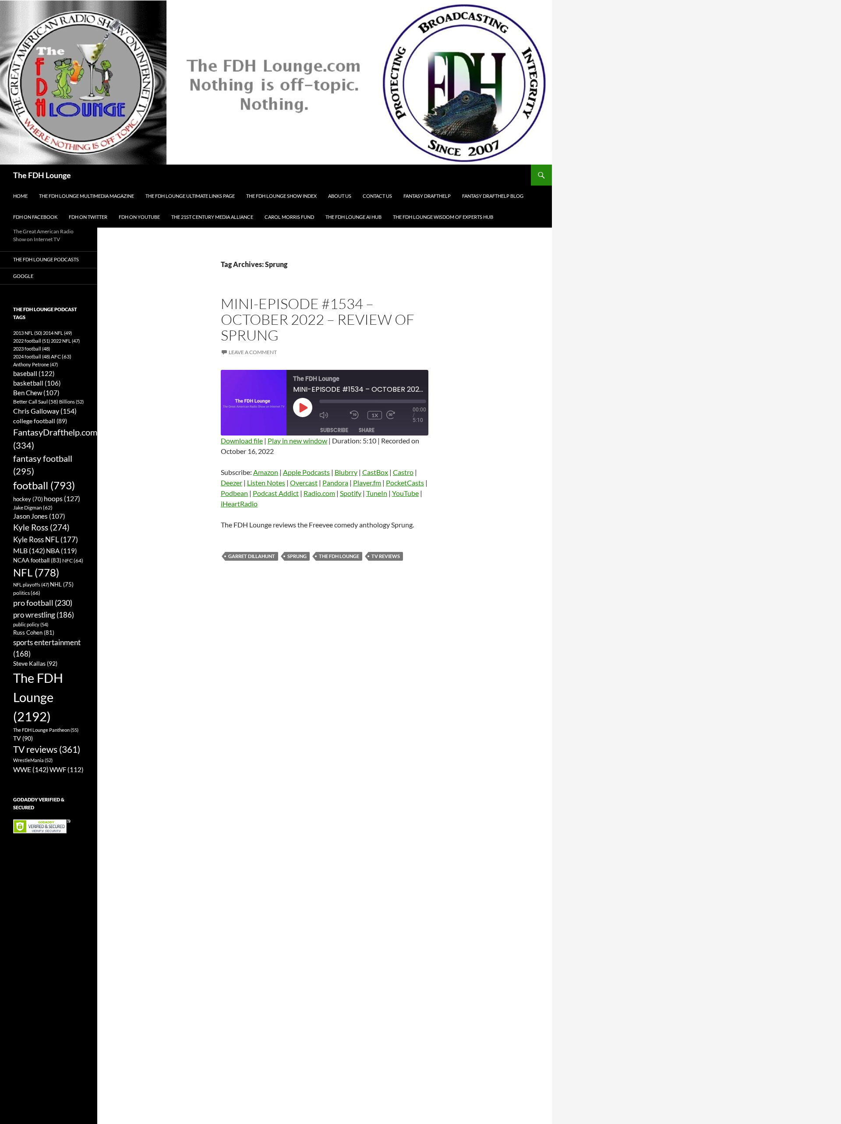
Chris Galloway (45, 411)
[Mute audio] (332, 415)
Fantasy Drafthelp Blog (492, 196)
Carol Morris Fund (289, 217)
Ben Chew (36, 393)
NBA (61, 551)
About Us (339, 196)
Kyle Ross (41, 527)
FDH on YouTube (139, 217)
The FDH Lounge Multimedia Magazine (86, 196)
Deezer (231, 482)
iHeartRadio (239, 503)
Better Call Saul (35, 401)
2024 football (31, 356)
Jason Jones (39, 516)
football (44, 485)
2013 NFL (27, 333)
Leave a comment (253, 352)
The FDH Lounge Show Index (281, 196)
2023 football (31, 348)
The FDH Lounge (42, 175)
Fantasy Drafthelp (427, 196)
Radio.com (319, 493)
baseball (34, 373)
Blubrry (346, 472)
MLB (29, 550)
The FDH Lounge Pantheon (45, 730)
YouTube (405, 493)
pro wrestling (43, 614)
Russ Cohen (33, 632)
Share (367, 430)
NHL (62, 584)
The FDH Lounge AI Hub (353, 217)
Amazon (265, 472)
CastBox (375, 472)
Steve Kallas (35, 663)
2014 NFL (57, 333)
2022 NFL (65, 341)
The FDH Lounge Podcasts (46, 259)
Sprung (297, 556)
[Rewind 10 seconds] (356, 415)
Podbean (234, 493)
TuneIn (376, 493)
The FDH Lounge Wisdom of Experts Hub (443, 217)
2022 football (31, 341)
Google (23, 276)
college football (40, 421)
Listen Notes (266, 482)
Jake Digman (33, 507)
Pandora (335, 482)
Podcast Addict (276, 493)
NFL (36, 572)
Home (20, 196)
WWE (31, 769)
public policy (30, 624)
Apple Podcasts (306, 472)
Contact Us (377, 196)
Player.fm (367, 482)
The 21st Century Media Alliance (212, 217)
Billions (71, 401)
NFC (72, 560)
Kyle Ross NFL (45, 539)
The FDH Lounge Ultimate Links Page (190, 196)
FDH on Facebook (35, 217)
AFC (61, 356)
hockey (28, 499)
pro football (42, 603)
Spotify (350, 493)
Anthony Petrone (35, 364)
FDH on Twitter (88, 217)
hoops (62, 498)
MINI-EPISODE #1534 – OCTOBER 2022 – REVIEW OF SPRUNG (317, 319)
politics (26, 593)
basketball (37, 383)
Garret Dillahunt (251, 556)
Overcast (304, 482)
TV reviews (385, 556)
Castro (403, 472)
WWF (66, 769)
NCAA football (37, 560)
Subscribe (334, 430)
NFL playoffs (31, 584)
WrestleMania (33, 760)
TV (23, 738)
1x (374, 415)
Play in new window (297, 440)
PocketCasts (405, 482)
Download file (242, 440)
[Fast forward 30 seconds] (399, 415)
